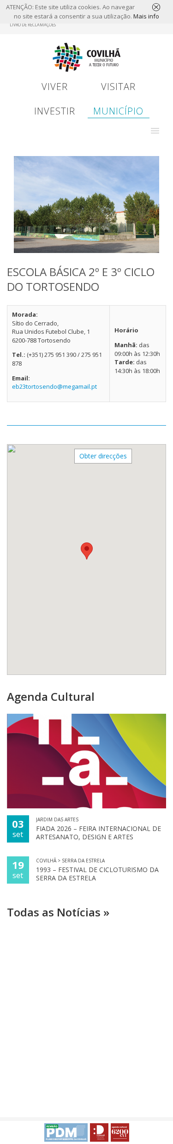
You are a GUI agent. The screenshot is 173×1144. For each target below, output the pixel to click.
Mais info (146, 16)
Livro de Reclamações (33, 25)
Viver (55, 86)
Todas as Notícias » (58, 912)
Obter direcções (103, 456)
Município (118, 111)
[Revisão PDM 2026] (66, 1132)
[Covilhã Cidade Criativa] (99, 1132)
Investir (54, 111)
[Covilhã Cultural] (120, 1132)
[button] (155, 130)
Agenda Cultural (51, 696)
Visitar (118, 86)
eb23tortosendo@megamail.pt (54, 386)
